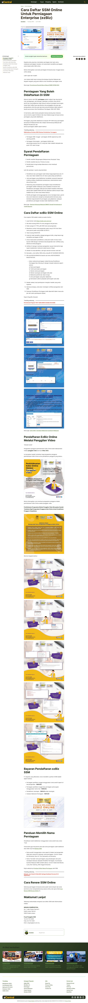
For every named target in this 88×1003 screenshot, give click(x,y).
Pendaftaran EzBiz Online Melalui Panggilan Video (10, 64)
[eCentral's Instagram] (75, 997)
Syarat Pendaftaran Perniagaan (9, 60)
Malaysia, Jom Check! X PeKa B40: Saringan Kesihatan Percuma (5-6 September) (41, 874)
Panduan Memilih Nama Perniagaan (10, 69)
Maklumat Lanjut (6, 72)
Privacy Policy (49, 985)
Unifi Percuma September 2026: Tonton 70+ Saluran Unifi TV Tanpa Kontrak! (11, 967)
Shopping (48, 2)
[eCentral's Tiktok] (80, 997)
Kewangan (26, 986)
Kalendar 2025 (6, 989)
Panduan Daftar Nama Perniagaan (43, 868)
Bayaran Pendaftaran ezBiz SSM (10, 67)
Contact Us (48, 988)
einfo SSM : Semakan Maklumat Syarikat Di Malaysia (44, 430)
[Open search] (84, 2)
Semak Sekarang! (57, 56)
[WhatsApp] (84, 59)
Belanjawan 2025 (7, 983)
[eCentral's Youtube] (83, 997)
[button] (11, 57)
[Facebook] (77, 59)
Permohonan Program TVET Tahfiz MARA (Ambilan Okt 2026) (39, 302)
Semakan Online (71, 988)
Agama (54, 2)
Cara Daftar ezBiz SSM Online (9, 62)
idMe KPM (26, 983)
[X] (79, 59)
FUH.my (69, 986)
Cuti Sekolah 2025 (7, 985)
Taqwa (68, 985)
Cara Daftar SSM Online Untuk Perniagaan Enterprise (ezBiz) (41, 14)
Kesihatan (61, 2)
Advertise (47, 986)
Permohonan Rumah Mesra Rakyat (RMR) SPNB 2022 (44, 85)
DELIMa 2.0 (27, 985)
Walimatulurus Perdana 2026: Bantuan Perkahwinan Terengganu (40, 132)
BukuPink (69, 992)
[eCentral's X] (78, 997)
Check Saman (27, 990)
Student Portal (70, 983)
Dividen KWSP (27, 992)
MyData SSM (38, 848)
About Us (47, 983)
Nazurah (23, 21)
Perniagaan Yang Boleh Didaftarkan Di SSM (8, 59)
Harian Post (70, 990)
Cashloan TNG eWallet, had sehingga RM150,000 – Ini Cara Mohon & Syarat (75, 967)
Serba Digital (31, 1000)
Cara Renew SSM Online (8, 70)
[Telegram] (82, 59)
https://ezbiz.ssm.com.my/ (43, 221)
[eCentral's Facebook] (73, 997)
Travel (42, 2)
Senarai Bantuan (28, 988)
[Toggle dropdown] (37, 2)
